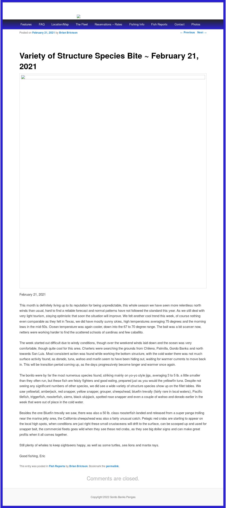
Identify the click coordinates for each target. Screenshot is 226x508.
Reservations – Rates (108, 24)
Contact (180, 24)
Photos (195, 24)
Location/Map (60, 24)
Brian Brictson (68, 32)
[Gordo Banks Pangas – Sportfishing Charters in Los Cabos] (78, 15)
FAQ (42, 24)
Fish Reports (159, 24)
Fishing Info (136, 24)
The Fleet (82, 24)
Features (26, 24)
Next (202, 32)
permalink (112, 466)
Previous (187, 32)
